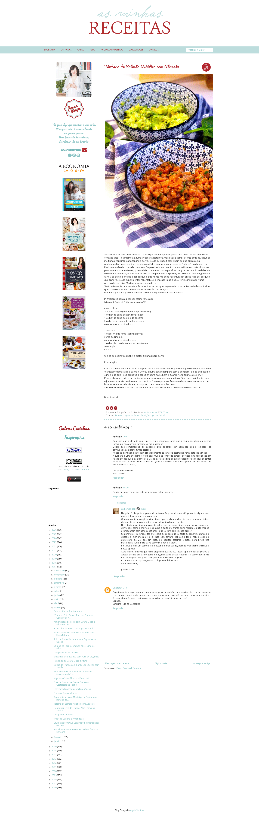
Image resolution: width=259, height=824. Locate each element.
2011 (54, 766)
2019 (54, 558)
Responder (118, 477)
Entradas (66, 49)
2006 (54, 787)
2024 (54, 538)
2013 (54, 758)
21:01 (126, 587)
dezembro (59, 570)
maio (57, 599)
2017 (54, 566)
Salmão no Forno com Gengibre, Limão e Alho (74, 647)
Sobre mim (49, 49)
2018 (54, 562)
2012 (54, 762)
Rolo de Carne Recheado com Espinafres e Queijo (75, 640)
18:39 (143, 508)
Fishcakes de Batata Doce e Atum (70, 660)
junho (57, 595)
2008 (54, 779)
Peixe (92, 49)
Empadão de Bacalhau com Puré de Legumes (76, 656)
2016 (54, 746)
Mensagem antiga (201, 663)
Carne (80, 49)
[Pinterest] (74, 155)
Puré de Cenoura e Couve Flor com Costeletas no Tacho (71, 683)
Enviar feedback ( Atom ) (128, 668)
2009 (54, 775)
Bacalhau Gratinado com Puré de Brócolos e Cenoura (76, 730)
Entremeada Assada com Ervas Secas (72, 689)
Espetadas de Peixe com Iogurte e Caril (73, 628)
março (57, 607)
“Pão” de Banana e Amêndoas (69, 718)
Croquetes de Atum (63, 714)
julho (57, 591)
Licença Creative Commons (76, 469)
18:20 (125, 487)
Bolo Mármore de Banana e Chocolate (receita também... (73, 673)
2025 (54, 534)
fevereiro (59, 737)
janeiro (58, 741)
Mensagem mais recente (117, 663)
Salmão (162, 415)
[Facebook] (70, 155)
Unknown (117, 587)
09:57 (125, 436)
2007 (54, 783)
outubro (58, 578)
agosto (58, 587)
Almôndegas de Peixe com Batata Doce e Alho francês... (74, 623)
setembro (59, 582)
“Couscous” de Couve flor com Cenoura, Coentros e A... (74, 616)
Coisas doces (136, 49)
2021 (54, 550)
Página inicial (161, 663)
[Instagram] (78, 155)
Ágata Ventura (137, 810)
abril (56, 603)
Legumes (128, 415)
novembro (59, 574)
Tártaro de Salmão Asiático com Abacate (74, 703)
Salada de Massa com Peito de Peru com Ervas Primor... (74, 634)
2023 (54, 542)
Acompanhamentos (112, 49)
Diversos (154, 49)
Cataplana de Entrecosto (66, 652)
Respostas (121, 502)
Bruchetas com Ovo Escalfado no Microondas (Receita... (76, 724)
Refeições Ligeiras (149, 415)
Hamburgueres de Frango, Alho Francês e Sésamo (74, 709)
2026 (54, 529)
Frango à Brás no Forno (65, 693)
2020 (54, 554)
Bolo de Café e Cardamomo (68, 611)
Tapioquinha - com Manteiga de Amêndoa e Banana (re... (76, 698)
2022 (54, 546)
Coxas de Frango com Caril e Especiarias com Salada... (76, 666)
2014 (54, 754)
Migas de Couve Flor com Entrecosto (72, 678)
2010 (54, 771)
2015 (54, 750)
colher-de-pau (128, 508)
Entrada (119, 415)
